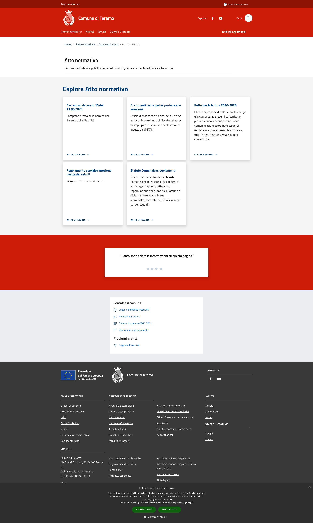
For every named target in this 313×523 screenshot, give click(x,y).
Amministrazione (85, 44)
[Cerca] (248, 18)
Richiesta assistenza (120, 476)
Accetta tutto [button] (144, 509)
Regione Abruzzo (70, 4)
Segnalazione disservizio (122, 464)
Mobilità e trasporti (119, 441)
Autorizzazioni (165, 435)
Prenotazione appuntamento (125, 458)
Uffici (63, 417)
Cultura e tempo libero (121, 411)
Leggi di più (187, 502)
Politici (64, 429)
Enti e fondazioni (70, 423)
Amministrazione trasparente (173, 458)
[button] (156, 517)
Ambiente (162, 423)
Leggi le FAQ (116, 470)
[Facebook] (211, 18)
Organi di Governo (71, 406)
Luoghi (209, 433)
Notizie (209, 406)
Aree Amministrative (72, 411)
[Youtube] (219, 18)
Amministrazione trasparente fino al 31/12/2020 (177, 466)
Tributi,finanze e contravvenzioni (175, 417)
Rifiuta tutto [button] (169, 509)
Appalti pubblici (117, 429)
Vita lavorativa (117, 417)
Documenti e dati (108, 44)
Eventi (209, 439)
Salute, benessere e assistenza (174, 429)
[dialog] (156, 503)
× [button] (309, 487)
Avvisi (208, 417)
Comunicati (211, 411)
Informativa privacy (168, 474)
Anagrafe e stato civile (121, 406)
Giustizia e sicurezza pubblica (173, 411)
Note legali (163, 480)
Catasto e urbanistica (120, 435)
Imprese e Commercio (121, 423)
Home (68, 44)
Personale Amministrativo (75, 435)
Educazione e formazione (171, 405)
